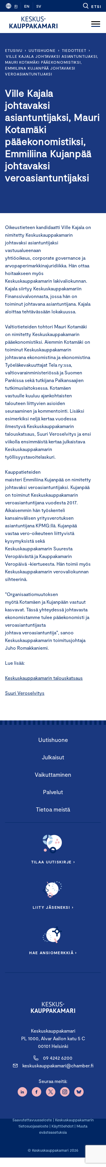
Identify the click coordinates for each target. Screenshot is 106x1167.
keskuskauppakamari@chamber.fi (57, 1065)
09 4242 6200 (57, 1058)
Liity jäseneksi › (53, 907)
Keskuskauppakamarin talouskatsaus (44, 678)
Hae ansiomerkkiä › (53, 952)
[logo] (33, 22)
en (26, 6)
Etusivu (13, 50)
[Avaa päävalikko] (95, 22)
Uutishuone (42, 50)
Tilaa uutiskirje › (53, 862)
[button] (91, 6)
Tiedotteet (74, 50)
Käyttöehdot (63, 1126)
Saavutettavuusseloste (32, 1119)
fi (15, 6)
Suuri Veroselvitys (24, 693)
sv (38, 6)
